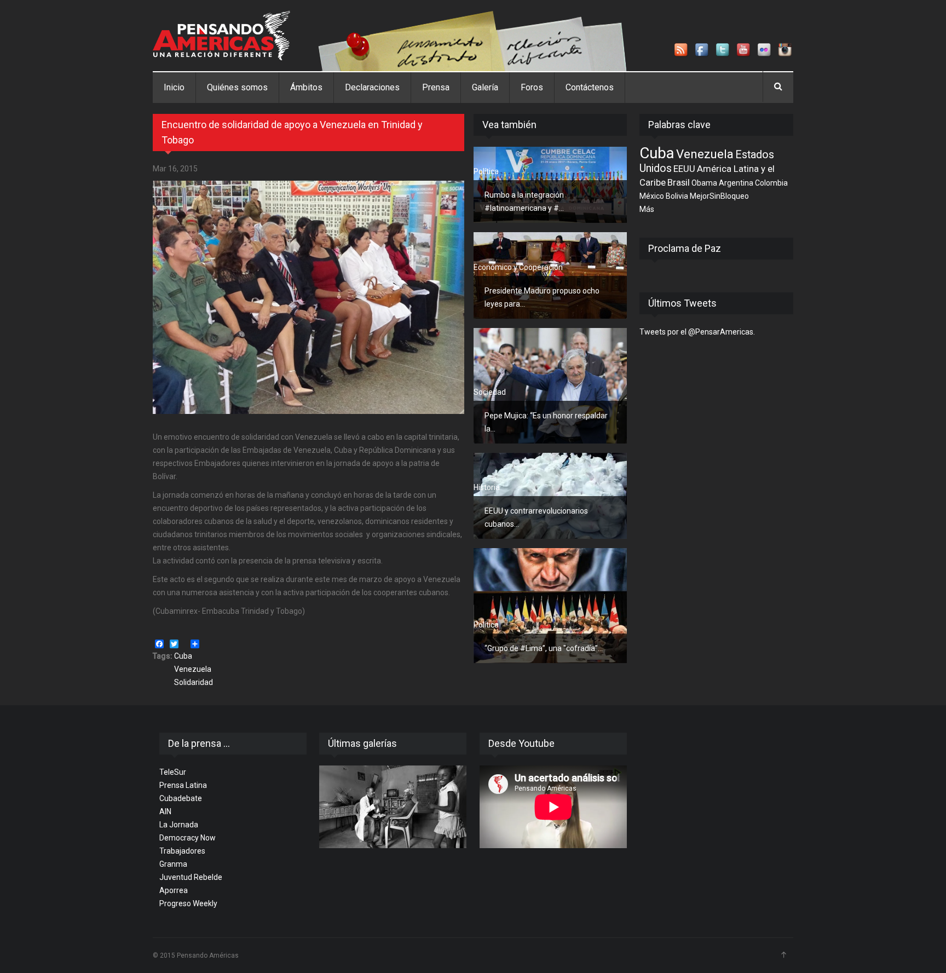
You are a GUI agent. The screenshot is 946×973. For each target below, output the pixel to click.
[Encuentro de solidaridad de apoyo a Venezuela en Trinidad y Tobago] (308, 297)
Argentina (736, 183)
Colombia (771, 183)
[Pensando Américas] (221, 35)
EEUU (684, 168)
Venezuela (192, 669)
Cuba (183, 656)
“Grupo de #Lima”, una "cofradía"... (543, 648)
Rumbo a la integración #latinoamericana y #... (524, 201)
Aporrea (173, 890)
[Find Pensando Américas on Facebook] (702, 50)
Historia (487, 487)
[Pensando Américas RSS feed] (681, 50)
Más (646, 209)
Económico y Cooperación (518, 267)
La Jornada (178, 824)
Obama (704, 183)
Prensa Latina (183, 785)
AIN (165, 811)
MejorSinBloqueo (719, 196)
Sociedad (490, 392)
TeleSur (172, 772)
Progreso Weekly (188, 903)
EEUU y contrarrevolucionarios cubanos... (536, 517)
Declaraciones (372, 87)
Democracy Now (187, 837)
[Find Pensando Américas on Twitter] (723, 50)
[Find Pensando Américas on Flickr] (764, 50)
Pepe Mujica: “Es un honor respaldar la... (546, 422)
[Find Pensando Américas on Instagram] (785, 50)
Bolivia (677, 196)
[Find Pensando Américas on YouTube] (744, 50)
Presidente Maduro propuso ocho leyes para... (541, 297)
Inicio (174, 87)
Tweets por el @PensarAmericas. (697, 331)
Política (486, 171)
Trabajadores (182, 851)
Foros (532, 87)
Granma (173, 864)
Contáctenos (590, 87)
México (651, 196)
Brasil (678, 182)
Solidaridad (193, 682)
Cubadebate (180, 798)
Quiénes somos (237, 87)
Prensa (435, 87)
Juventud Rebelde (190, 877)
